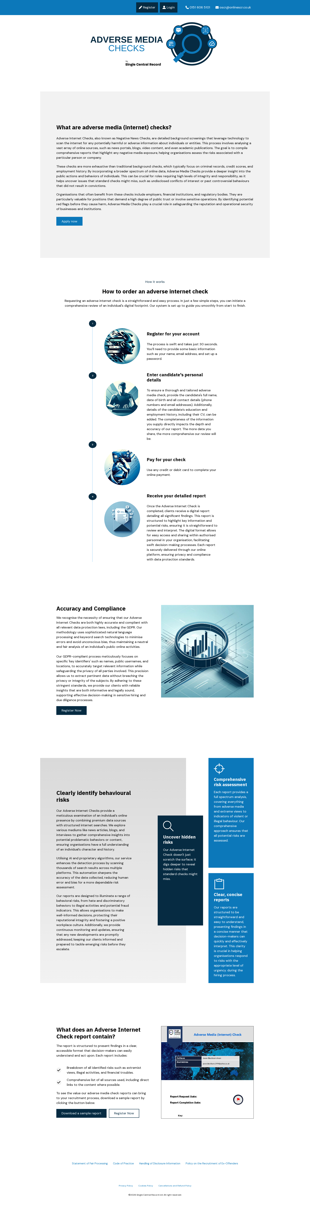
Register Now (71, 710)
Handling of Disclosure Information (159, 1163)
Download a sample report (81, 1113)
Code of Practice (123, 1163)
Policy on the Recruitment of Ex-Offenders (212, 1163)
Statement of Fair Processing (90, 1163)
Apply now (69, 221)
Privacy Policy (126, 1185)
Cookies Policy (145, 1185)
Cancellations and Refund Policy (174, 1185)
